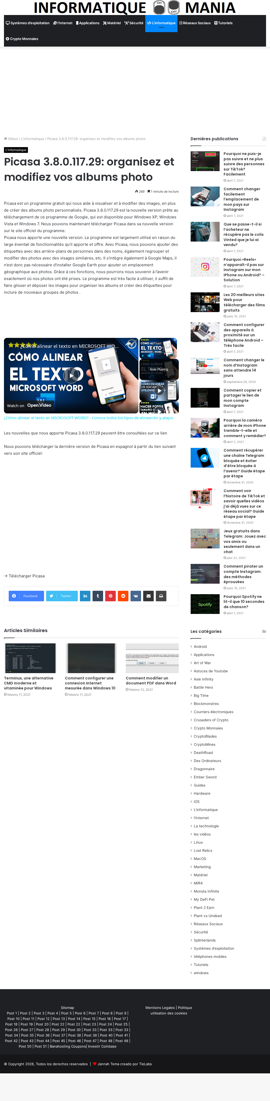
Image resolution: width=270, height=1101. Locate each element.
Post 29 (58, 1030)
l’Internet (65, 23)
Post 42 (11, 1041)
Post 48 (106, 1041)
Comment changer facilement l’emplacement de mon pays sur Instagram (242, 199)
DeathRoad (203, 752)
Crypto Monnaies (23, 39)
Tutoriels (225, 23)
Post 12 (43, 1019)
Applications (88, 23)
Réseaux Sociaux (196, 23)
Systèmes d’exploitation (30, 23)
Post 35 (27, 1035)
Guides (199, 785)
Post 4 (52, 1013)
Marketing (202, 867)
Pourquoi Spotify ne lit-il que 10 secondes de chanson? (244, 601)
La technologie (206, 826)
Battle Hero (203, 687)
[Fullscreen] (174, 356)
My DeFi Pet (204, 899)
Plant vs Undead (208, 916)
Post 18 (11, 1024)
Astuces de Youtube (211, 671)
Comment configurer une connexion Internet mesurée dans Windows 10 (90, 683)
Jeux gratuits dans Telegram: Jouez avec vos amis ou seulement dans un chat (245, 541)
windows (201, 973)
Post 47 (90, 1041)
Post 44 (43, 1041)
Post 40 (106, 1035)
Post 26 (11, 1030)
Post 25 (121, 1024)
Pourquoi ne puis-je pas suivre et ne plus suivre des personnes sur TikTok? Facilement (244, 164)
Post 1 (12, 1013)
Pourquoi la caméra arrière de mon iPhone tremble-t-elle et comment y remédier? (245, 428)
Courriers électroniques (213, 712)
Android (200, 646)
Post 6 (80, 1013)
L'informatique (32, 139)
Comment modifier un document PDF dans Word (151, 680)
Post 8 (107, 1013)
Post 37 (59, 1035)
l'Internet (201, 818)
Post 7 (94, 1013)
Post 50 (25, 1046)
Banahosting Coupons (68, 1046)
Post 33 (90, 1030)
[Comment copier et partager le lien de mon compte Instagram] (205, 398)
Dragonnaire (204, 769)
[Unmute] (149, 356)
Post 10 (13, 1019)
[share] (128, 343)
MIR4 (198, 883)
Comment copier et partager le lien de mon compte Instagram (243, 398)
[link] (12, 346)
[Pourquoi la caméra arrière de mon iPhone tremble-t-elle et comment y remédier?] (205, 428)
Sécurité (136, 23)
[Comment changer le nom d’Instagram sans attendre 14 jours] (205, 366)
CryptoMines (204, 744)
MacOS (200, 859)
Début (12, 139)
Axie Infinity (204, 679)
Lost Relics (203, 850)
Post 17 (120, 1019)
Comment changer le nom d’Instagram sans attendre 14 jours (244, 367)
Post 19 (27, 1024)
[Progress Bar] (158, 352)
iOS (197, 801)
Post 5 (66, 1013)
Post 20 (42, 1024)
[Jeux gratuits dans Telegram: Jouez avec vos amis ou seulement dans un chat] (205, 538)
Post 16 (105, 1019)
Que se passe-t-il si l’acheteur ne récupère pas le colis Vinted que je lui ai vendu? (244, 234)
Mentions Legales (160, 1007)
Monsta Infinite (206, 891)
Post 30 (74, 1030)
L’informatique (163, 23)
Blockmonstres (206, 704)
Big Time (201, 695)
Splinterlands (205, 940)
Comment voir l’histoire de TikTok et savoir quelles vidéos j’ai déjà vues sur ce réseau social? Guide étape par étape (244, 503)
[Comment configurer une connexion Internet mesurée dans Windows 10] (91, 658)
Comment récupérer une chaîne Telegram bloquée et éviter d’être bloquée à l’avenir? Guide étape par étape (244, 463)
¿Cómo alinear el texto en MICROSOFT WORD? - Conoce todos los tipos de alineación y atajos (70, 346)
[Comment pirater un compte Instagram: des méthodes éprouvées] (205, 574)
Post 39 (90, 1035)
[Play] (142, 356)
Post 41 (122, 1035)
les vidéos (202, 834)
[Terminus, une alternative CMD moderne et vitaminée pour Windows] (30, 658)
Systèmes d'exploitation (214, 948)
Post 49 (121, 1041)
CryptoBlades (205, 736)
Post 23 (89, 1024)
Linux (198, 842)
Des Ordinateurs (207, 761)
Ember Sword (205, 777)
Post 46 (74, 1041)
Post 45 (58, 1041)
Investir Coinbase (102, 1046)
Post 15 (89, 1019)
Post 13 (59, 1019)
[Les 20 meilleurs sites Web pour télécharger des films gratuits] (205, 302)
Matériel (114, 23)
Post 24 (105, 1024)
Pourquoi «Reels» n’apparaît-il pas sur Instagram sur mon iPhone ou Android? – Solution (244, 270)
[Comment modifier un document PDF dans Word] (152, 658)
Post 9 (121, 1013)
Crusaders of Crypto (211, 720)
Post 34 (11, 1035)
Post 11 (28, 1019)
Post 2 (25, 1013)
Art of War (202, 663)
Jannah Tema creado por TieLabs (125, 1064)
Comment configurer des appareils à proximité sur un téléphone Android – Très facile (244, 335)
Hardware (202, 793)
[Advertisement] (135, 91)
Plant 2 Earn (204, 907)
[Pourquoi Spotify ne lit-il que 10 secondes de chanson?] (205, 604)
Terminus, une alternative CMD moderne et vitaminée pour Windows (29, 683)
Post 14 (74, 1019)
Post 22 (58, 1024)
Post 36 (43, 1035)
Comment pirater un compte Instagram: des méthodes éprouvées (243, 574)
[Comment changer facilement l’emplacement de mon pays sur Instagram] (205, 196)
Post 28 (42, 1030)
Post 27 (27, 1030)
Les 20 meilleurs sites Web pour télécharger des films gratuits (244, 302)
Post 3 (39, 1013)
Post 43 (27, 1041)
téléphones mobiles (210, 956)
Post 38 (74, 1035)
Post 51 (41, 1046)
